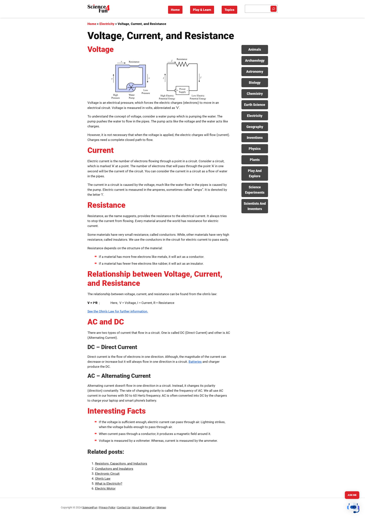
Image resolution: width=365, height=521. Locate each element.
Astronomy (254, 72)
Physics (255, 149)
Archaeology (254, 60)
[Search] (274, 9)
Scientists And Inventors (255, 206)
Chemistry (255, 94)
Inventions (255, 138)
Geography (254, 127)
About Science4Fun (143, 507)
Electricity (254, 116)
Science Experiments (254, 189)
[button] (353, 508)
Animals (254, 49)
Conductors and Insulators (114, 469)
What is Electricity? (108, 483)
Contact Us (123, 507)
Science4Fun (89, 507)
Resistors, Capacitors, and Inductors (121, 463)
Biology (254, 83)
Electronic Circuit (107, 473)
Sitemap (161, 507)
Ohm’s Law (102, 478)
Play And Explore (255, 173)
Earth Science (254, 105)
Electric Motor (105, 488)
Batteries (195, 362)
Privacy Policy (107, 507)
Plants (255, 160)
